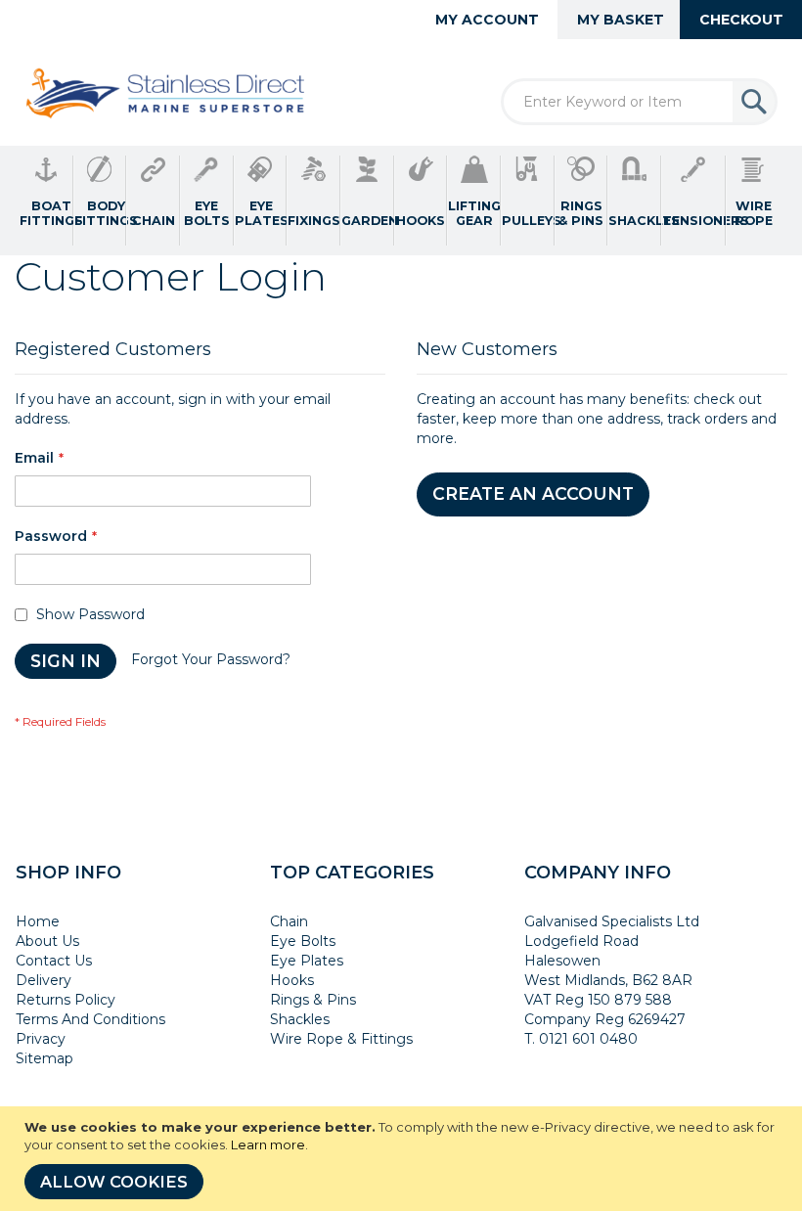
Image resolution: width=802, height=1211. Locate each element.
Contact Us (54, 960)
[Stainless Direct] (167, 95)
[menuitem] (46, 201)
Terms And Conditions (90, 1019)
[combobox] (639, 101)
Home (38, 921)
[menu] (401, 200)
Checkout (741, 19)
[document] (403, 1158)
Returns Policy (65, 1000)
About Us (47, 941)
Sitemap (44, 1058)
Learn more (268, 1144)
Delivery (43, 980)
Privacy (41, 1039)
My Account (487, 19)
